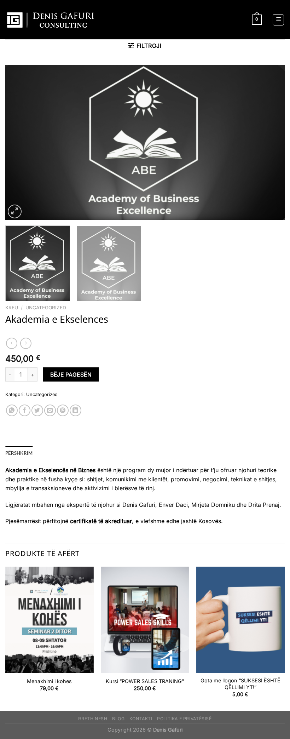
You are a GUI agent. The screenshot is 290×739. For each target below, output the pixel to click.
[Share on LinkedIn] (75, 410)
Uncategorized (45, 307)
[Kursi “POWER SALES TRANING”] (145, 620)
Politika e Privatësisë (184, 718)
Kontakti (140, 718)
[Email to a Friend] (50, 410)
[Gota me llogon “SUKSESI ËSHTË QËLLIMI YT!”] (240, 620)
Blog (118, 718)
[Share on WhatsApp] (12, 410)
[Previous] (19, 142)
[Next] (270, 142)
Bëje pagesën (71, 374)
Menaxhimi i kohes (49, 681)
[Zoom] (15, 211)
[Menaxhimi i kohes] (49, 620)
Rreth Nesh (92, 718)
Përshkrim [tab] (19, 453)
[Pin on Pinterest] (63, 410)
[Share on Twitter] (37, 410)
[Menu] (278, 19)
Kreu (11, 307)
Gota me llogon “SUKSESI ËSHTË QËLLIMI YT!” (240, 683)
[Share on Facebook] (24, 410)
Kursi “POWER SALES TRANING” (145, 681)
